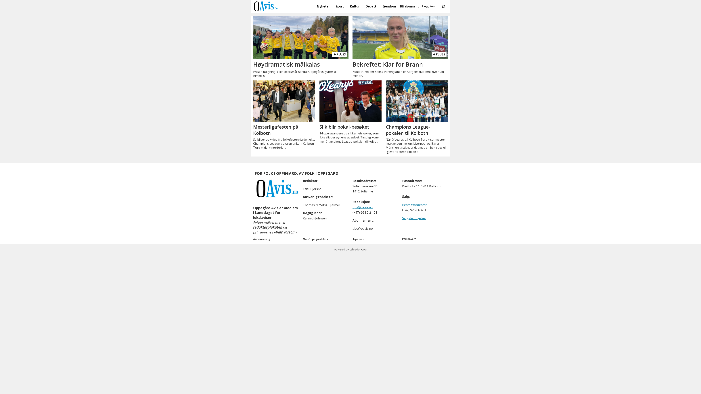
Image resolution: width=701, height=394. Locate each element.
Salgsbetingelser (414, 218)
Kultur (355, 6)
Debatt (370, 6)
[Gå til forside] (265, 6)
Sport (340, 6)
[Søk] (443, 6)
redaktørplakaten (267, 227)
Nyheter (323, 6)
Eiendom (389, 6)
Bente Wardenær (414, 205)
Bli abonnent (409, 6)
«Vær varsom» (286, 232)
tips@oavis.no (363, 207)
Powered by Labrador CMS (350, 249)
